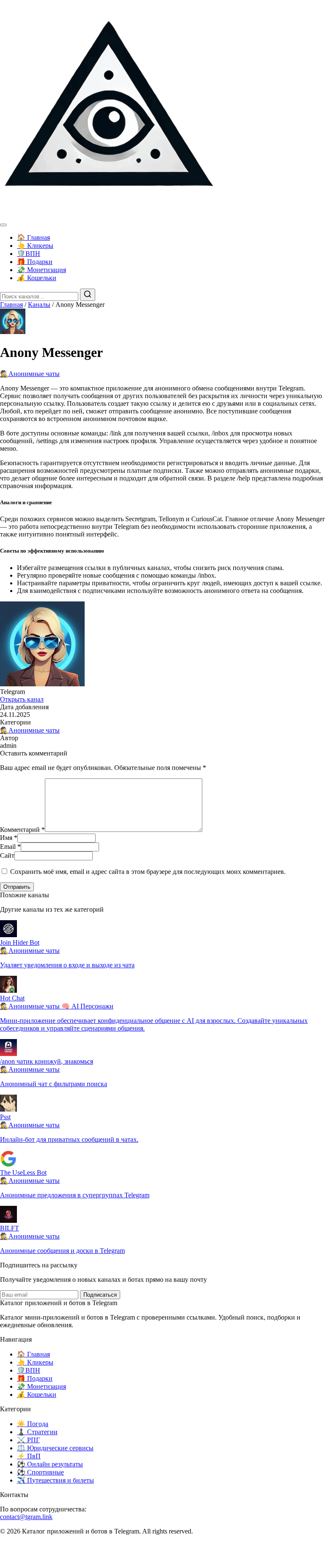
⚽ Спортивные (40, 1472)
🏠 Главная (33, 237)
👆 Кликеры (35, 245)
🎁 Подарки (34, 261)
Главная (11, 304)
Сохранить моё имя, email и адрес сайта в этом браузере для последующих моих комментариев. (148, 871)
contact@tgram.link (26, 1516)
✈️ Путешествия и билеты (55, 1480)
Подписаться (100, 1295)
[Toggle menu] (3, 225)
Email (10, 846)
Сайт (7, 855)
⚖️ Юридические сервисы (55, 1448)
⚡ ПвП (29, 1456)
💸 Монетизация (41, 269)
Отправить (16, 887)
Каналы (39, 304)
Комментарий (22, 829)
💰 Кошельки (36, 277)
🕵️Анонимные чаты (30, 373)
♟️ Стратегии (37, 1431)
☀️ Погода (32, 1423)
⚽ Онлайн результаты (50, 1464)
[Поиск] (87, 295)
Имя (8, 837)
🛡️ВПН (28, 253)
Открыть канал (22, 699)
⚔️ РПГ (28, 1440)
